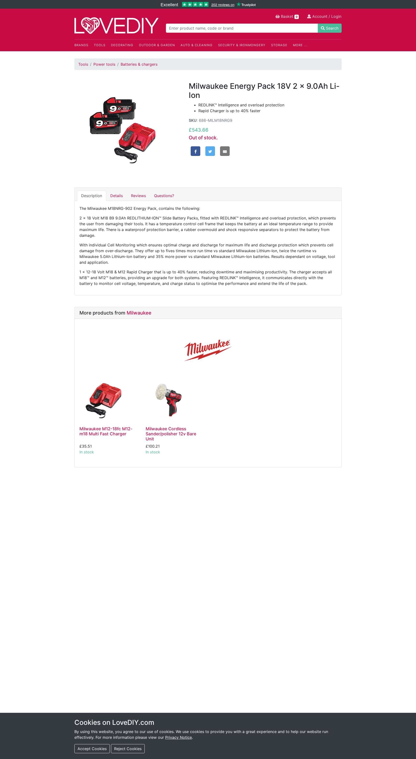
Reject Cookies (128, 748)
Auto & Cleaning (197, 45)
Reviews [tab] (138, 195)
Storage (279, 45)
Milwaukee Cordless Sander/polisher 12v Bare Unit (171, 433)
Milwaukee (139, 313)
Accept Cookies (92, 748)
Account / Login (326, 16)
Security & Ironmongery (242, 45)
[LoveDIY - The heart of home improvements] (116, 25)
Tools (99, 45)
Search (331, 28)
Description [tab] (91, 195)
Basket (289, 16)
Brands (81, 45)
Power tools (104, 64)
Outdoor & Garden (157, 45)
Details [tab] (116, 195)
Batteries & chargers (139, 64)
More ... (300, 45)
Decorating (122, 45)
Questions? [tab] (164, 195)
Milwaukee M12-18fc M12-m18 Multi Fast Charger (105, 431)
